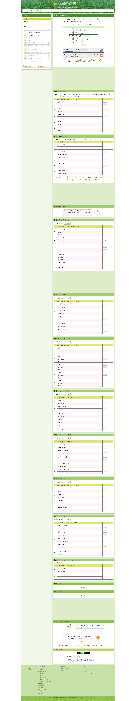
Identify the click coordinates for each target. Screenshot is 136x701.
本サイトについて (89, 669)
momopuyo (60, 111)
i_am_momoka (61, 528)
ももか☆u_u (61, 426)
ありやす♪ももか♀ (63, 457)
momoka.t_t (60, 422)
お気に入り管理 (65, 668)
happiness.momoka (62, 326)
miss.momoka (61, 251)
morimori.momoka (62, 160)
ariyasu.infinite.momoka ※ (64, 453)
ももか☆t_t (61, 419)
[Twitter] (78, 653)
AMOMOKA (61, 500)
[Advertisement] (36, 93)
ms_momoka (61, 240)
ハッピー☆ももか (63, 304)
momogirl (60, 117)
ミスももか (61, 246)
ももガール (61, 114)
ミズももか (61, 237)
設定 (62, 670)
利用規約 (87, 671)
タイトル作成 (41, 683)
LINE (43, 35)
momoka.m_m (61, 409)
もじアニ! (68, 56)
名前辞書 (40, 693)
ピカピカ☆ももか (63, 170)
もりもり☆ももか (63, 157)
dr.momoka (60, 234)
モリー (60, 127)
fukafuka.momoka (62, 167)
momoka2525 (61, 351)
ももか (60, 348)
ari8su (59, 577)
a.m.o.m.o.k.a (61, 510)
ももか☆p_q (61, 400)
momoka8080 (61, 383)
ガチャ (86, 24)
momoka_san (61, 257)
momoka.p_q (61, 403)
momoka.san (61, 259)
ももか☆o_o (61, 413)
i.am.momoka (61, 554)
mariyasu (60, 491)
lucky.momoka (61, 313)
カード (80, 24)
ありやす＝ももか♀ (63, 469)
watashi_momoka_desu (63, 541)
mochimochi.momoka (62, 154)
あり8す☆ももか (62, 568)
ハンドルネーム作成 (32, 10)
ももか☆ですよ (62, 544)
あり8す (60, 574)
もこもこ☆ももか (63, 144)
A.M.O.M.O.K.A (62, 507)
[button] (29, 66)
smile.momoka (61, 332)
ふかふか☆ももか (63, 164)
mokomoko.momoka (62, 147)
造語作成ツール (42, 685)
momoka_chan (61, 265)
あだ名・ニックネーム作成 (44, 675)
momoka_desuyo (61, 547)
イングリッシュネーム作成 (44, 681)
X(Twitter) (38, 35)
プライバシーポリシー (90, 673)
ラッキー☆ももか (63, 310)
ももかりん (61, 102)
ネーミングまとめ (69, 51)
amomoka (60, 504)
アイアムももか (62, 525)
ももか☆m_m (62, 406)
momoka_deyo (61, 535)
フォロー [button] (87, 652)
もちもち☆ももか (63, 151)
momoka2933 (61, 359)
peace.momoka (61, 320)
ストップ (83, 45)
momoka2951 (61, 367)
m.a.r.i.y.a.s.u (61, 497)
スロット (92, 24)
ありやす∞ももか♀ (63, 450)
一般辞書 (40, 691)
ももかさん (61, 254)
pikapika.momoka (62, 173)
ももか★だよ (61, 532)
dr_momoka (60, 232)
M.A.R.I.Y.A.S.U (62, 494)
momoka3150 (61, 375)
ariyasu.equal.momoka (63, 472)
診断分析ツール (42, 687)
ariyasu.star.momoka (62, 447)
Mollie (59, 130)
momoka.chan (61, 267)
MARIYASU (61, 488)
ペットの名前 (41, 673)
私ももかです (61, 538)
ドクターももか (62, 229)
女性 (33, 32)
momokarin (60, 105)
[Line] (81, 653)
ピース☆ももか (62, 317)
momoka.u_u (61, 429)
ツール (105, 103)
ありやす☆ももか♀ (63, 444)
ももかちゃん (61, 262)
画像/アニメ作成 (42, 689)
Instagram (32, 35)
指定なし (38, 32)
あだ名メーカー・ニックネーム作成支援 (64, 94)
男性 (30, 32)
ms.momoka (60, 242)
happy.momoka (61, 307)
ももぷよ (60, 108)
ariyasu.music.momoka (63, 460)
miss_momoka (61, 249)
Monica (59, 124)
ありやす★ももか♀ (63, 463)
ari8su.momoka (61, 571)
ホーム (24, 10)
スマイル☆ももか (63, 329)
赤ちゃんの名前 (42, 671)
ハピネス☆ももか (63, 323)
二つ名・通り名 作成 (43, 677)
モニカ (60, 121)
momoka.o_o (61, 416)
